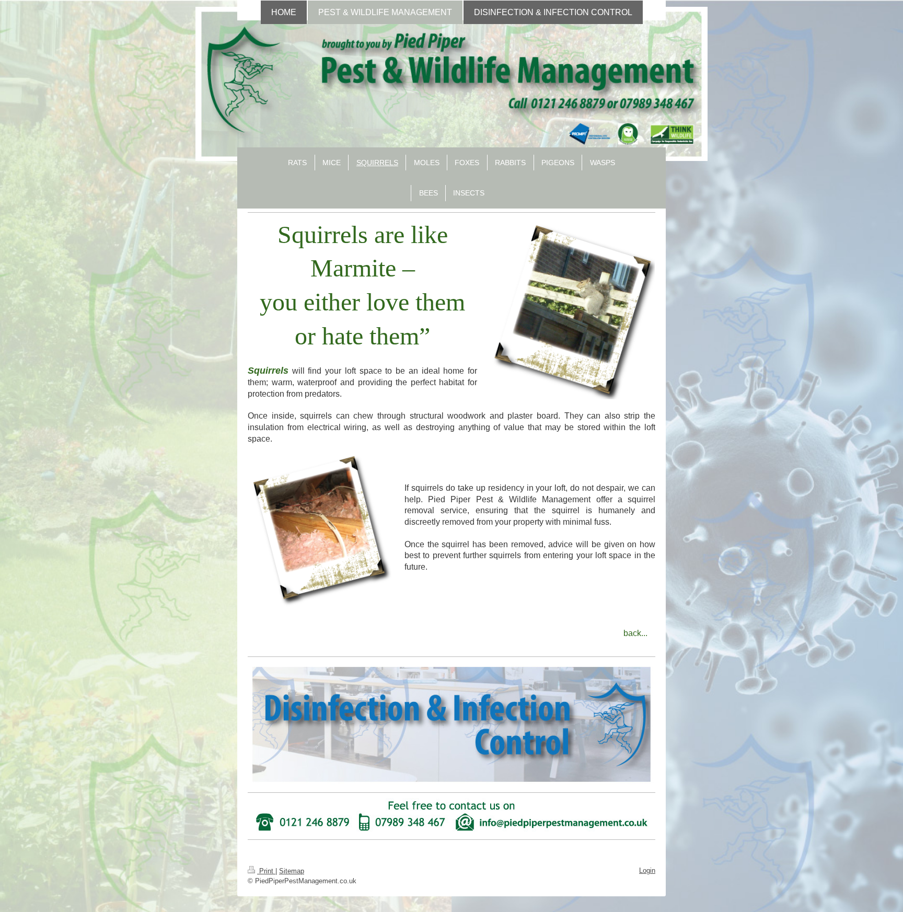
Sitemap (291, 871)
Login (647, 870)
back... (635, 633)
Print (266, 871)
